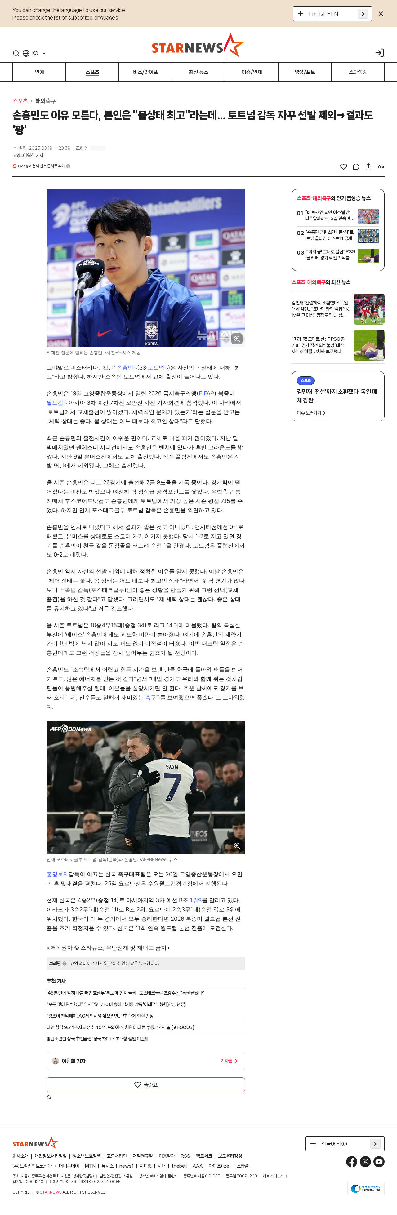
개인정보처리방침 (50, 1156)
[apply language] (363, 14)
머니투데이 (69, 1166)
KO (35, 53)
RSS (185, 1156)
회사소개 (20, 1156)
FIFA (205, 393)
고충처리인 (117, 1156)
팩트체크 (204, 1156)
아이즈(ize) (220, 1166)
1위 (194, 900)
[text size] (381, 167)
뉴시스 (107, 1166)
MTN (90, 1166)
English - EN (323, 13)
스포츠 (20, 101)
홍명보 (55, 874)
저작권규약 (143, 1156)
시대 (162, 1166)
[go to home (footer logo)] (35, 1142)
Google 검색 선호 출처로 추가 (41, 166)
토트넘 (156, 367)
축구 (150, 697)
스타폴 (243, 1166)
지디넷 (146, 1166)
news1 (126, 1166)
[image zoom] (237, 338)
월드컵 (55, 402)
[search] (16, 53)
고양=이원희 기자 (27, 155)
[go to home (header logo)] (198, 44)
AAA (198, 1166)
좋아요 (151, 1085)
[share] (368, 167)
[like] (343, 167)
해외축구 (45, 101)
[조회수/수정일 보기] (41, 148)
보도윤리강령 (230, 1156)
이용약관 (167, 1156)
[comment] (356, 167)
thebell (179, 1166)
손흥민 (125, 367)
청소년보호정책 (87, 1156)
